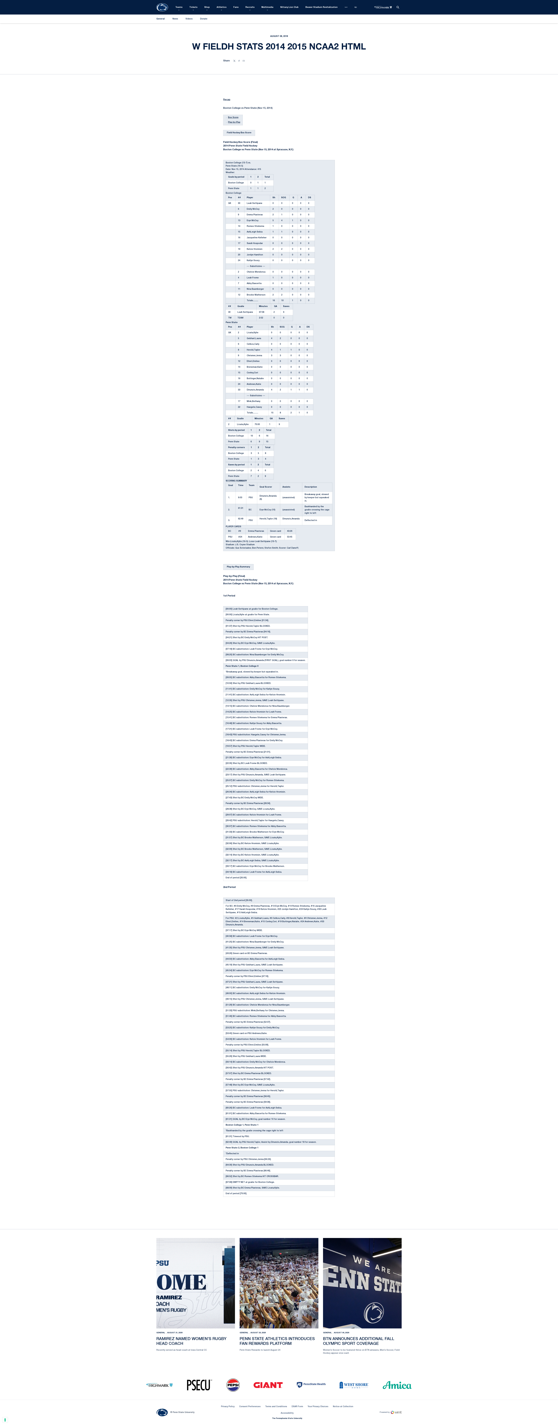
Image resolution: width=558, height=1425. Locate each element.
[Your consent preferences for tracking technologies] (5, 1420)
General (160, 1333)
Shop (207, 7)
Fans (235, 7)
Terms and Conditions (276, 1407)
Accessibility (287, 1413)
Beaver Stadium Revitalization (321, 7)
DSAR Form (297, 1407)
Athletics (221, 7)
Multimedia (267, 7)
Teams (178, 7)
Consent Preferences (250, 1407)
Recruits (249, 7)
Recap (226, 100)
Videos (189, 19)
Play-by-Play (234, 122)
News (175, 19)
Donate (203, 19)
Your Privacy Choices (318, 1407)
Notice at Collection (343, 1407)
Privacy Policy (228, 1407)
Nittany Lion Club (289, 7)
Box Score (233, 117)
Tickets (193, 7)
